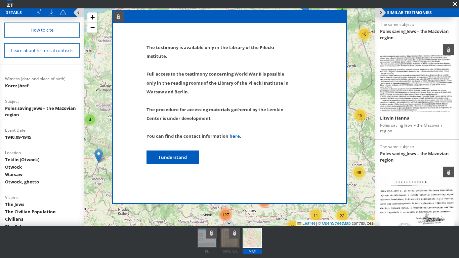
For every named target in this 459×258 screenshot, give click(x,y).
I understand (173, 157)
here (235, 136)
